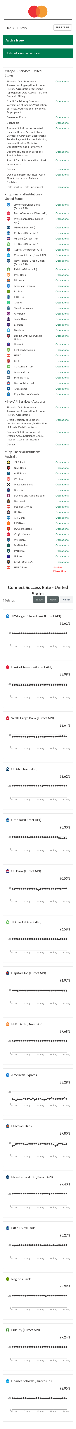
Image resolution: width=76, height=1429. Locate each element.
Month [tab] (66, 599)
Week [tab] (52, 599)
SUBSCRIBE (62, 27)
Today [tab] (39, 599)
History (22, 27)
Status (10, 27)
